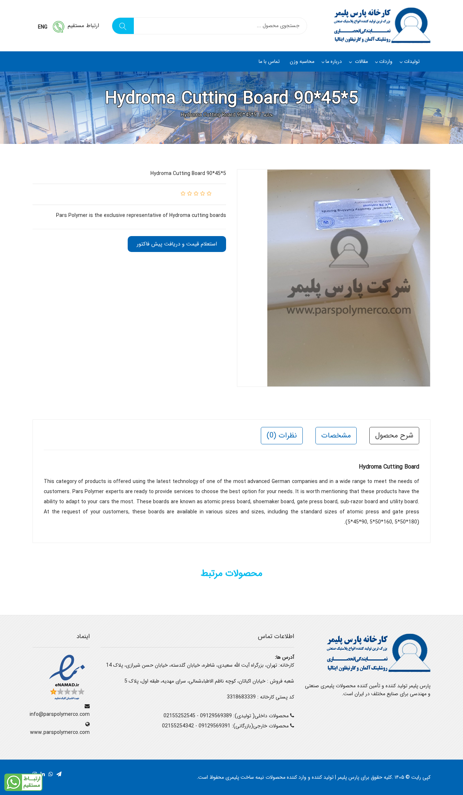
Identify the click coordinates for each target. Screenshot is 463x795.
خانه (268, 115)
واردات (385, 61)
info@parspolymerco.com (60, 714)
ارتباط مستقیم (83, 25)
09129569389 (216, 716)
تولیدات (412, 61)
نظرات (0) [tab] (282, 435)
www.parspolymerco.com (60, 732)
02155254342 (178, 726)
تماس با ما (269, 61)
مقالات (360, 61)
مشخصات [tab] (336, 435)
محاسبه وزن (302, 61)
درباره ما (334, 61)
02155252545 (179, 716)
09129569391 (214, 726)
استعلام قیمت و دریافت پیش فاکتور (177, 244)
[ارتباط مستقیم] (23, 782)
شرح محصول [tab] (394, 435)
